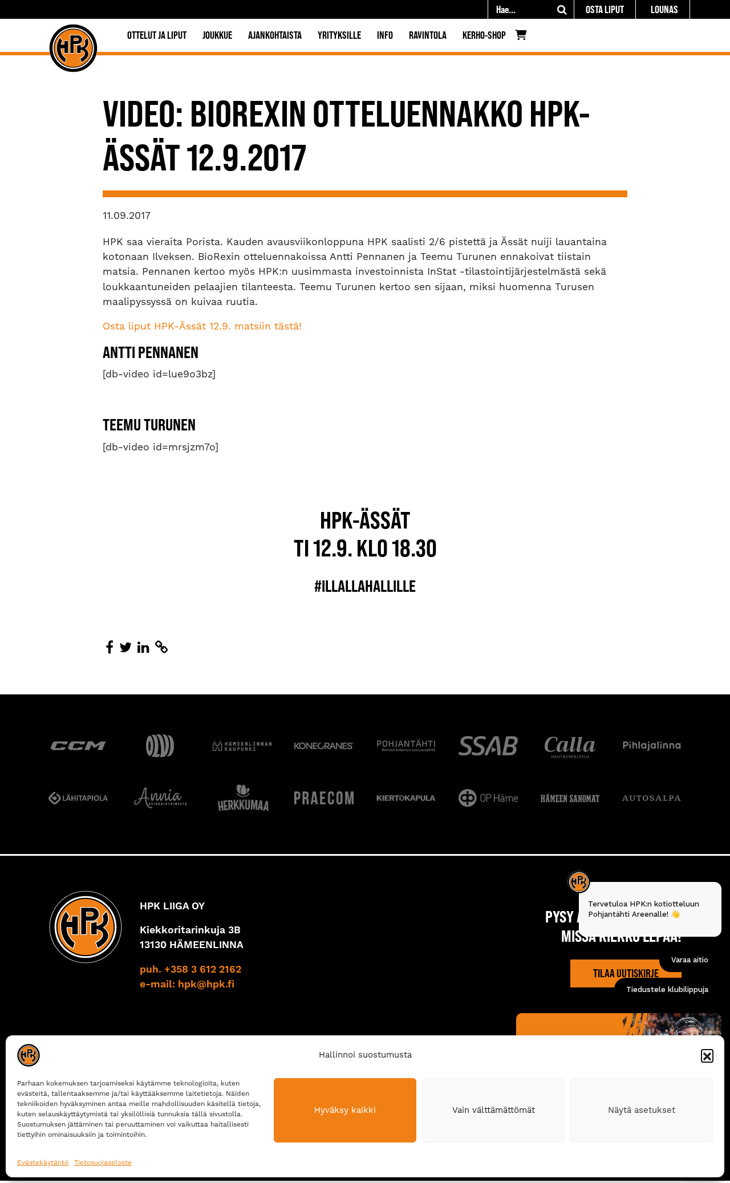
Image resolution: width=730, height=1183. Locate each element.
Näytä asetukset (641, 1110)
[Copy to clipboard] (161, 648)
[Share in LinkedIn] (143, 648)
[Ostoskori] (523, 37)
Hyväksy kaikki (345, 1110)
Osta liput (605, 9)
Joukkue (217, 35)
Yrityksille (339, 35)
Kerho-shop (484, 35)
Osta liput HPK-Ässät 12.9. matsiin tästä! (202, 326)
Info (385, 35)
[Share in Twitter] (125, 648)
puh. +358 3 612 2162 (190, 970)
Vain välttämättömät (493, 1110)
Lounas (664, 9)
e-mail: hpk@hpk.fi (187, 984)
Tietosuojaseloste (103, 1162)
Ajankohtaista (275, 35)
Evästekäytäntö (42, 1162)
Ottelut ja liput (156, 35)
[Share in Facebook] (109, 648)
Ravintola (428, 35)
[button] (707, 1055)
